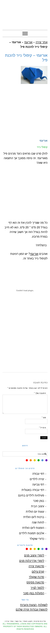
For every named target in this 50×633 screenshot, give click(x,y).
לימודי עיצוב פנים (34, 555)
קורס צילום (38, 571)
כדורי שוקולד (36, 538)
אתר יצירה (25, 14)
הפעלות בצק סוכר (33, 593)
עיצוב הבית (37, 506)
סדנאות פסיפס (35, 582)
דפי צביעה (38, 484)
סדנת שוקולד (36, 577)
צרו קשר (18, 621)
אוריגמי (28, 42)
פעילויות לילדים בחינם (31, 495)
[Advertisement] (25, 113)
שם (44, 417)
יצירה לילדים (37, 479)
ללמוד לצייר (37, 587)
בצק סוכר (38, 501)
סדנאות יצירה (36, 566)
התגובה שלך (40, 393)
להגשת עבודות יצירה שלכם (31, 609)
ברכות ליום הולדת (33, 517)
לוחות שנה (38, 522)
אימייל (42, 427)
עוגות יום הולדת (35, 511)
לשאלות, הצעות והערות (33, 605)
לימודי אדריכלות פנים (31, 560)
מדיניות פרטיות (40, 621)
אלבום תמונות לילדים (31, 533)
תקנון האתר (27, 621)
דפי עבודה (38, 473)
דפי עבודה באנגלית (33, 490)
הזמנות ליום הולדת (33, 528)
